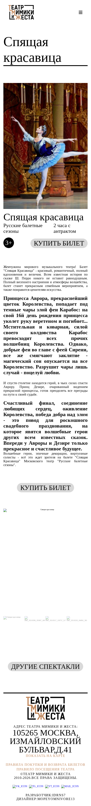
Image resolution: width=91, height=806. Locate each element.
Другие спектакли (45, 666)
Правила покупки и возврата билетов (45, 764)
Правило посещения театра (46, 769)
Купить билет (59, 243)
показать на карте (45, 756)
